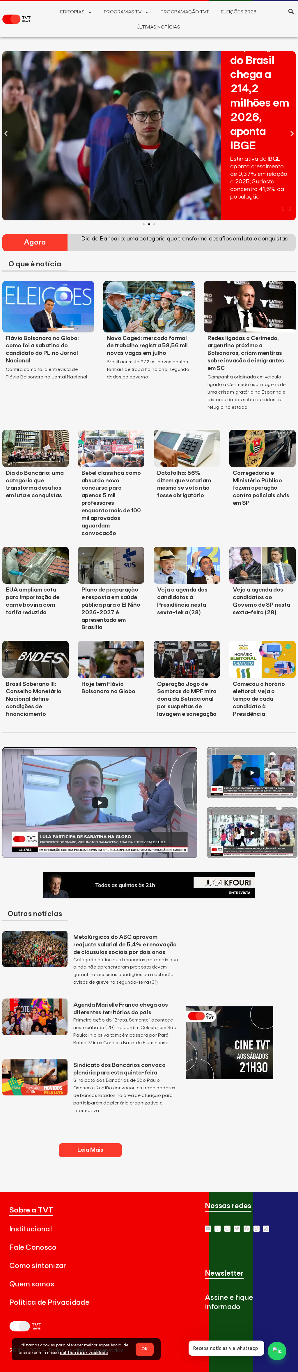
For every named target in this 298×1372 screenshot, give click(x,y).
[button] (291, 11)
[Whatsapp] (217, 1229)
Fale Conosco (33, 1247)
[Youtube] (208, 1229)
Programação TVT (185, 12)
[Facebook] (247, 1229)
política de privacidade (84, 1353)
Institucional (30, 1229)
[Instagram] (227, 1229)
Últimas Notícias (158, 27)
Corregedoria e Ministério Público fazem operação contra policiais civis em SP (261, 488)
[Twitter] (237, 1229)
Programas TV (123, 12)
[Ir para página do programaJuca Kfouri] (149, 897)
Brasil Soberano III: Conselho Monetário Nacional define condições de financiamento (33, 699)
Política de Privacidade (49, 1302)
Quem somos (31, 1284)
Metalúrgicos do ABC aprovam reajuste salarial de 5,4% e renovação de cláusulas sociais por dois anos (125, 944)
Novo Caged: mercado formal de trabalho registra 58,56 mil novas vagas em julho (147, 345)
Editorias (72, 12)
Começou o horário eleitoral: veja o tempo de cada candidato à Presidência (259, 699)
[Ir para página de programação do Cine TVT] (229, 1077)
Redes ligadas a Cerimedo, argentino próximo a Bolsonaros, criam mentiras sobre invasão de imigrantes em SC (245, 353)
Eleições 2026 (239, 12)
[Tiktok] (256, 1229)
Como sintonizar (37, 1266)
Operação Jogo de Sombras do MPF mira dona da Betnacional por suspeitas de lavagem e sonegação (187, 699)
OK (144, 1349)
